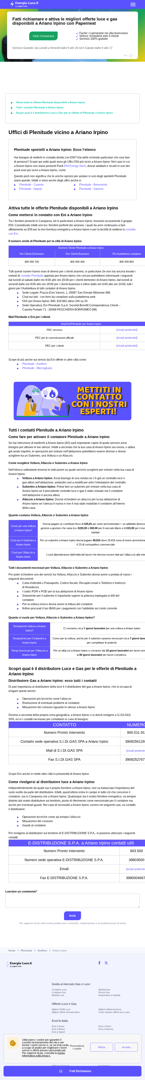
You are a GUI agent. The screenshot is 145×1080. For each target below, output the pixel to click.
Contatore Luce (59, 989)
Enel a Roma (58, 1026)
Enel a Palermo (105, 1029)
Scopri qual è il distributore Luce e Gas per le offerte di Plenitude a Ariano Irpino (64, 112)
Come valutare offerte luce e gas (114, 1012)
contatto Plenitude (32, 275)
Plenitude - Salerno (91, 188)
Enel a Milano (58, 1029)
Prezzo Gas (104, 992)
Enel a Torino (104, 1026)
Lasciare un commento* (21, 891)
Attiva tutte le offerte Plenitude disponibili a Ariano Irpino (50, 102)
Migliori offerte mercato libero (66, 1012)
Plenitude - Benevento (93, 184)
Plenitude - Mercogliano (37, 368)
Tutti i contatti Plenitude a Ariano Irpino (40, 107)
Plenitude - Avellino (34, 363)
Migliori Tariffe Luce (61, 1009)
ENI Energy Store (75, 165)
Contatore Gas (59, 992)
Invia (72, 915)
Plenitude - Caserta (31, 184)
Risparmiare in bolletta (109, 995)
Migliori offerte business (109, 1009)
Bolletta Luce (58, 995)
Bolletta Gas (104, 989)
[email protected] (127, 329)
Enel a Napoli (58, 1032)
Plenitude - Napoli (30, 188)
